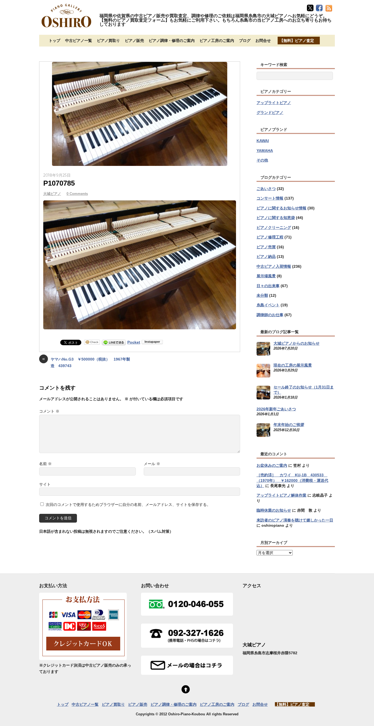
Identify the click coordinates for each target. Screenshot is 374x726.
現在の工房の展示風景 (293, 365)
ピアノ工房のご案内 (217, 40)
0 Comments (77, 194)
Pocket (133, 342)
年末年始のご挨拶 (289, 424)
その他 (262, 160)
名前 (45, 464)
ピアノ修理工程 (270, 237)
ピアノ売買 (266, 247)
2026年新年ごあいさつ (276, 409)
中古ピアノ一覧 (78, 40)
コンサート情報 (270, 198)
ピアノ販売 (134, 40)
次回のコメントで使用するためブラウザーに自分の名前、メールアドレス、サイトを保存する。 (128, 504)
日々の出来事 (268, 286)
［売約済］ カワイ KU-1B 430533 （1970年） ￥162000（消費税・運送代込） (292, 480)
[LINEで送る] (114, 342)
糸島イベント (268, 305)
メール (152, 464)
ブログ (245, 40)
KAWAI (263, 141)
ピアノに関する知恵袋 (276, 217)
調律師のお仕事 (270, 315)
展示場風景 (266, 276)
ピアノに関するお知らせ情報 (281, 208)
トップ (54, 40)
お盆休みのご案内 (272, 465)
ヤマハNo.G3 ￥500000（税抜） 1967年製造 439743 (86, 362)
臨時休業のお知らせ (274, 510)
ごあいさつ (266, 188)
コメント (49, 411)
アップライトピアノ (274, 102)
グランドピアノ (270, 112)
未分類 (262, 295)
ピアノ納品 (266, 256)
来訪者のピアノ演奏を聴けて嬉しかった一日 (295, 520)
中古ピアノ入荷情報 (274, 266)
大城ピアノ (52, 194)
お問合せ (263, 40)
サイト (45, 484)
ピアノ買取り (108, 40)
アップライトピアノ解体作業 (281, 495)
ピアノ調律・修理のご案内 (172, 40)
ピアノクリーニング (274, 227)
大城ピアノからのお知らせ (297, 343)
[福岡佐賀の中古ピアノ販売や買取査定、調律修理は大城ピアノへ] (66, 28)
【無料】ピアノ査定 (297, 40)
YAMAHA (265, 150)
